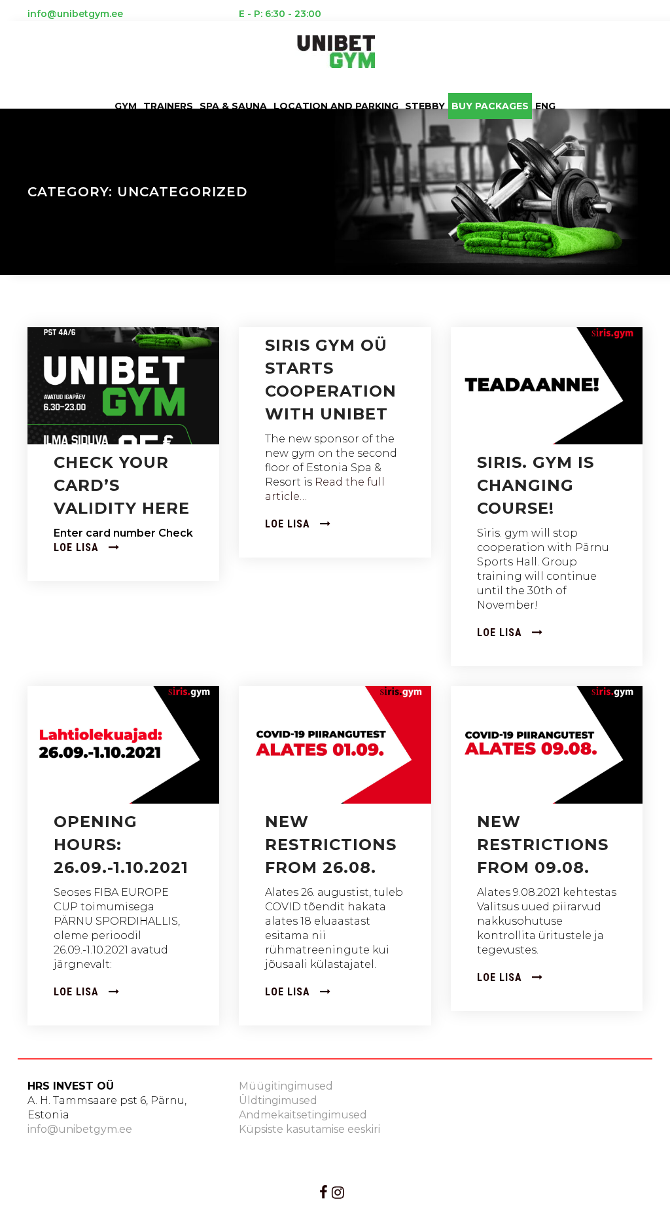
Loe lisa (78, 547)
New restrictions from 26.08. (331, 844)
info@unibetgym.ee (79, 1129)
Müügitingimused (286, 1086)
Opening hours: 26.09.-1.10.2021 (121, 844)
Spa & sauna (233, 106)
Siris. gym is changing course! (535, 485)
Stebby (425, 106)
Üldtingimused (278, 1100)
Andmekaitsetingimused (303, 1115)
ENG (545, 106)
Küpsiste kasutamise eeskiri (309, 1129)
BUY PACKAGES (490, 106)
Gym (126, 106)
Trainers (168, 106)
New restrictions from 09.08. (542, 844)
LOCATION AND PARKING (335, 106)
